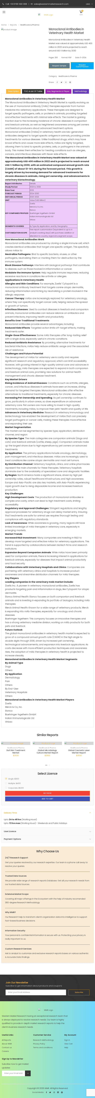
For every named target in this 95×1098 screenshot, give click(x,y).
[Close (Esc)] (82, 520)
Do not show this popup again (48, 575)
